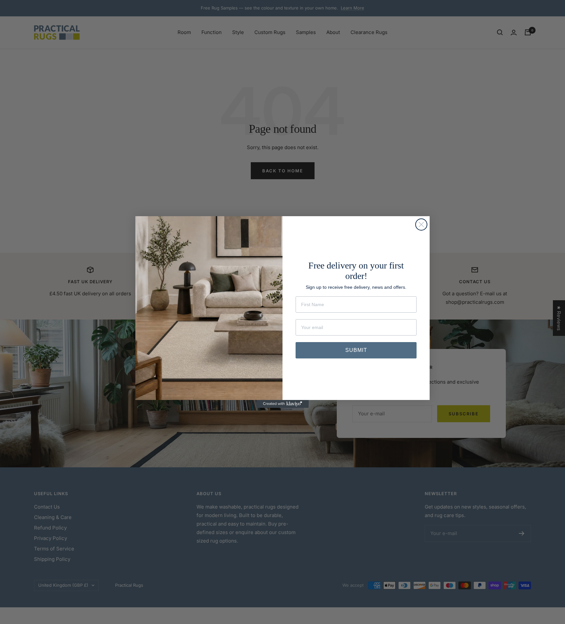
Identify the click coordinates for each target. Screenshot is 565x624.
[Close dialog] (421, 224)
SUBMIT (356, 350)
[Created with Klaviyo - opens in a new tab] (282, 404)
